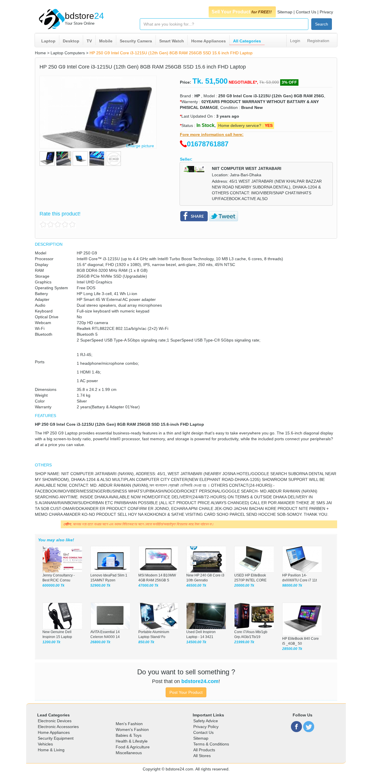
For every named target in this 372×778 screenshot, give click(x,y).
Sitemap (284, 12)
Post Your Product (186, 692)
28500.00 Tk (292, 649)
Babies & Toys (129, 735)
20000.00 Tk (244, 585)
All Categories (247, 41)
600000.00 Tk (53, 585)
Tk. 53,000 (269, 82)
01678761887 (207, 144)
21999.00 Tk (244, 642)
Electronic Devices (54, 720)
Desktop (71, 41)
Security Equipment (56, 738)
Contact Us (306, 12)
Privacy (326, 12)
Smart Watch (171, 41)
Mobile (105, 41)
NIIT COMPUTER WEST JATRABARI (246, 168)
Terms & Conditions (211, 744)
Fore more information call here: (212, 134)
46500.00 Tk (196, 585)
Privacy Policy (206, 726)
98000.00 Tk (292, 585)
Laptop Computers (68, 53)
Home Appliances (208, 41)
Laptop (48, 41)
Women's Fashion (132, 729)
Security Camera (136, 41)
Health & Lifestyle (132, 741)
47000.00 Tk (148, 585)
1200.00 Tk (51, 642)
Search (321, 24)
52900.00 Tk (100, 585)
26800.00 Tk (100, 642)
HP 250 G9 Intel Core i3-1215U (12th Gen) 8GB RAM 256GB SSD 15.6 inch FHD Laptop (171, 53)
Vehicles (45, 744)
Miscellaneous (129, 752)
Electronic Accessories (58, 726)
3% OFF (289, 82)
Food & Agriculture (133, 747)
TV (89, 41)
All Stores (202, 755)
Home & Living (51, 750)
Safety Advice (205, 720)
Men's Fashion (129, 723)
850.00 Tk (146, 642)
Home (40, 53)
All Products (204, 750)
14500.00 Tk (196, 642)
